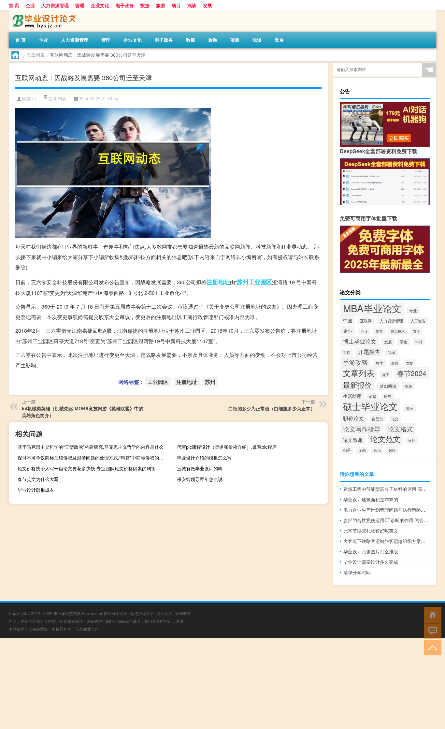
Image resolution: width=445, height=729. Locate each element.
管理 (79, 5)
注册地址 (218, 282)
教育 (394, 363)
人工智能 (418, 320)
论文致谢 (353, 439)
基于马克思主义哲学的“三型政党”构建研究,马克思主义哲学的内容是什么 (91, 447)
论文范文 (385, 438)
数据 (145, 5)
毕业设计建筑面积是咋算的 (370, 499)
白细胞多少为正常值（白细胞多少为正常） (271, 408)
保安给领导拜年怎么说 (200, 479)
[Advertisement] (195, 683)
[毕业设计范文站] (43, 12)
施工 (385, 374)
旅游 (160, 5)
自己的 (377, 418)
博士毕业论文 (359, 341)
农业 (416, 331)
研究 (387, 396)
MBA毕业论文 (372, 308)
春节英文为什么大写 (38, 479)
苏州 (243, 282)
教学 (379, 363)
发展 (207, 5)
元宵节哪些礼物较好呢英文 (370, 530)
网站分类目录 (115, 613)
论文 (394, 418)
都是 (347, 450)
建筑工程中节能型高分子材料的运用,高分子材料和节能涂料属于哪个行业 (386, 489)
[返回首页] (431, 614)
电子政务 (125, 5)
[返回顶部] (431, 647)
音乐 (377, 450)
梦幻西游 (388, 386)
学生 (404, 341)
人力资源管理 (55, 5)
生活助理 (352, 396)
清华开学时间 (357, 572)
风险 (392, 450)
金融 (362, 450)
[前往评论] (431, 630)
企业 (30, 5)
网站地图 (164, 613)
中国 (347, 320)
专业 (413, 310)
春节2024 (411, 373)
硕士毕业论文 (370, 406)
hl (34, 98)
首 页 (14, 5)
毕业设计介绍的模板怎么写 (204, 457)
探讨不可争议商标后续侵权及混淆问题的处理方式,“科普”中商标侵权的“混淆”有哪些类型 (92, 457)
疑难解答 (183, 613)
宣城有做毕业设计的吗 (200, 468)
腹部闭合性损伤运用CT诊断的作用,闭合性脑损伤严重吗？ (386, 520)
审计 (419, 341)
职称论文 (353, 418)
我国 (391, 352)
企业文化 (100, 5)
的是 (372, 396)
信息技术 (398, 331)
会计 (364, 331)
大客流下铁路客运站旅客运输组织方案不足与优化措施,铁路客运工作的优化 (386, 541)
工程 (346, 352)
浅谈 (191, 5)
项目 (176, 5)
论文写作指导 (361, 428)
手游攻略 (355, 361)
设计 (411, 440)
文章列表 (35, 54)
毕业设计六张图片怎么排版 (370, 551)
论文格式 (400, 428)
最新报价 (357, 384)
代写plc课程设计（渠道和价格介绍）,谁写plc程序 (227, 447)
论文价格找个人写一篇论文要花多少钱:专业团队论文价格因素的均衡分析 (91, 468)
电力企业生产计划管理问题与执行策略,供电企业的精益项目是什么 (386, 509)
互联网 (366, 320)
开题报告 (369, 352)
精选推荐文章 (142, 613)
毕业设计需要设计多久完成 (370, 562)
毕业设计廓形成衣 (36, 490)
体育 (379, 331)
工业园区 (260, 282)
